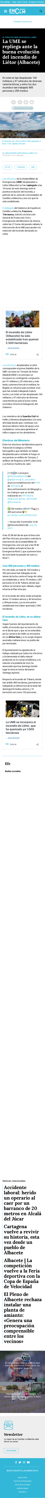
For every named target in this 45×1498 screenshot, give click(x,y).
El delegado (8, 208)
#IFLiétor (15, 486)
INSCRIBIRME (11, 1451)
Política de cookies (22, 1485)
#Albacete (13, 499)
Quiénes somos (22, 1488)
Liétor (7, 167)
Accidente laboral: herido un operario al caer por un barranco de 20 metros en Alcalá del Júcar (22, 1203)
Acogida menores (36, 2)
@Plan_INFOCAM (28, 499)
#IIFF (37, 482)
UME (33, 167)
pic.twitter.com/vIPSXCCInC (22, 515)
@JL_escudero (27, 479)
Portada (17, 21)
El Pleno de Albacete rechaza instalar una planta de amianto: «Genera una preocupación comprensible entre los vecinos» (23, 1317)
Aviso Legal (22, 1477)
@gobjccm (13, 479)
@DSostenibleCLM (17, 476)
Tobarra (21, 167)
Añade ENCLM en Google (23, 108)
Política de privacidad (22, 1481)
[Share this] (20, 102)
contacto (22, 1492)
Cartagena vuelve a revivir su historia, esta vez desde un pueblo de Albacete (21, 1239)
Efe (35, 153)
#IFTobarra (28, 495)
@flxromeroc (14, 502)
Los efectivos (9, 178)
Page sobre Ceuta (20, 2)
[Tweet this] (26, 102)
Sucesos (26, 21)
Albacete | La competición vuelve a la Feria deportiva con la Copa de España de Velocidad (22, 1273)
